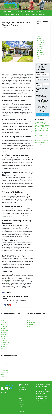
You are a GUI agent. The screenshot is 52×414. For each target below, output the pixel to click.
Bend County (39, 44)
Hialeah (38, 34)
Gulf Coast (39, 28)
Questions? (30, 11)
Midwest (38, 26)
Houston (38, 56)
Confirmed (40, 92)
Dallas (38, 58)
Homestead (29, 320)
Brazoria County (40, 42)
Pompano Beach (30, 318)
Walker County (40, 50)
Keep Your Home (22, 389)
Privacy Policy (42, 14)
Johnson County (40, 54)
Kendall (29, 316)
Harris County (40, 46)
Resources (21, 394)
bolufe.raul (5, 29)
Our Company (19, 14)
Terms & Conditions (42, 102)
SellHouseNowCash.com (7, 281)
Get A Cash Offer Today (20, 11)
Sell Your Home (22, 387)
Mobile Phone (38, 82)
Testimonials (6, 14)
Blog (12, 14)
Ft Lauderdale (39, 36)
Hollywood (39, 38)
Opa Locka (29, 326)
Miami (38, 30)
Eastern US (39, 32)
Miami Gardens (30, 324)
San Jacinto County (41, 52)
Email (44, 82)
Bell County (39, 48)
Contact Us (27, 14)
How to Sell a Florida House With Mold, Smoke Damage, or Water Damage (42, 130)
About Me (34, 14)
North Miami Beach (31, 322)
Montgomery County (41, 40)
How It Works (38, 11)
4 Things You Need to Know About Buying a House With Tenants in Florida (42, 135)
